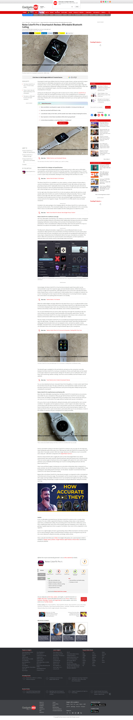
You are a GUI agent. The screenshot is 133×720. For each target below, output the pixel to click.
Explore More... (62, 123)
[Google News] (109, 115)
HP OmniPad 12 (40, 654)
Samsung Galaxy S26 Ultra (27, 652)
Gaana (49, 539)
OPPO (93, 662)
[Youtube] (99, 115)
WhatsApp (45, 600)
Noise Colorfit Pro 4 (52, 604)
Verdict (24, 164)
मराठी (84, 704)
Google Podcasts (60, 539)
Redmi (103, 652)
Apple (84, 654)
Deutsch (78, 706)
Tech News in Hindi (95, 163)
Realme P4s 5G (56, 662)
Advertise (41, 712)
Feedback (41, 705)
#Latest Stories (26, 689)
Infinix (84, 662)
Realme (94, 665)
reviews (55, 597)
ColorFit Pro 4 (82, 93)
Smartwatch (67, 606)
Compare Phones (40, 670)
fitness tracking (63, 608)
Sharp (103, 655)
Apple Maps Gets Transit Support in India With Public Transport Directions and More (57, 693)
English (67, 704)
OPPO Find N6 (25, 657)
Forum (67, 598)
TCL (102, 659)
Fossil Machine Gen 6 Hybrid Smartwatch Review (58, 380)
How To (46, 15)
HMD (84, 657)
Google (84, 655)
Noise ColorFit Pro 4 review (60, 591)
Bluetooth (82, 606)
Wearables (102, 15)
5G (107, 15)
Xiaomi (103, 662)
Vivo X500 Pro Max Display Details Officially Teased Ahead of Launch (33, 692)
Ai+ (83, 652)
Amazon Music (75, 539)
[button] (86, 632)
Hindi (71, 704)
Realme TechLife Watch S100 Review (55, 178)
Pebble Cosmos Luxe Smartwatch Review (56, 158)
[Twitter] (95, 115)
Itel (83, 665)
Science (96, 15)
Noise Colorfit (48, 608)
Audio (69, 15)
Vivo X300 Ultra (25, 660)
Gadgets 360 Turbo (42, 598)
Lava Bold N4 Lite (56, 660)
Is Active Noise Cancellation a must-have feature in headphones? (56, 120)
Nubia (93, 659)
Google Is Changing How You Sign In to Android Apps (79, 692)
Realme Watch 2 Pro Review (53, 299)
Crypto (65, 15)
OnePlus (94, 660)
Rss (81, 712)
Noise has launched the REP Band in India (50, 110)
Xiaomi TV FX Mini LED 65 (72, 659)
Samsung (104, 654)
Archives (41, 707)
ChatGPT (24, 655)
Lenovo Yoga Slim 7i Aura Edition (28, 667)
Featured (93, 83)
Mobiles (36, 15)
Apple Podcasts (68, 539)
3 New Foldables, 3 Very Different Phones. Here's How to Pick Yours (104, 95)
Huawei (84, 660)
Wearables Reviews (35, 22)
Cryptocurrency (40, 660)
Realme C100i (56, 659)
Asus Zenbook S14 (26, 662)
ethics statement (68, 557)
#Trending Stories (26, 675)
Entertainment (58, 15)
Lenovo (93, 654)
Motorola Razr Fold (26, 654)
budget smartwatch (55, 608)
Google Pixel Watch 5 (71, 655)
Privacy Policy (55, 704)
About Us (41, 702)
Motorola (94, 655)
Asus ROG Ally (70, 662)
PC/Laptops (77, 15)
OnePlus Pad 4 (40, 657)
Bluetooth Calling (41, 608)
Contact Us (41, 709)
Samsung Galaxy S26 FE (58, 654)
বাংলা (74, 704)
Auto (47, 12)
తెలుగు (81, 704)
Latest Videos (94, 120)
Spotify (45, 539)
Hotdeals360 (85, 15)
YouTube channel (48, 602)
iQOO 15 (24, 664)
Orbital (56, 538)
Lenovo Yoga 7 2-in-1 (57, 667)
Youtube (73, 712)
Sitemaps (41, 704)
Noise (46, 604)
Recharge (96, 12)
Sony (103, 657)
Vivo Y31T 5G (56, 657)
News (51, 12)
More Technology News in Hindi (102, 194)
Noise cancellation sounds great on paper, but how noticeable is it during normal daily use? (62, 107)
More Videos (106, 159)
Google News (58, 600)
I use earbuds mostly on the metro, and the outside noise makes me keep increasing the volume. (64, 113)
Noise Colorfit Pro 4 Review (62, 604)
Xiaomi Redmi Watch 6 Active (73, 654)
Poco (93, 664)
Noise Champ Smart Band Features (57, 606)
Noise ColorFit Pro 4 (53, 562)
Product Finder (78, 12)
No (72, 6)
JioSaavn (53, 539)
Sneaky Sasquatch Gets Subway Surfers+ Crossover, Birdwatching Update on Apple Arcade (101, 693)
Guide (70, 12)
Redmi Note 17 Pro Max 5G (58, 655)
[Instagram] (102, 115)
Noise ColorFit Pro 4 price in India (76, 604)
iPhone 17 (39, 664)
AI (36, 12)
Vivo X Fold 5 (25, 670)
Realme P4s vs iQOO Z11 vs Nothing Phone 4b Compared (33, 678)
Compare (88, 12)
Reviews (57, 12)
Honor (84, 659)
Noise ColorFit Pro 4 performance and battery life (29, 160)
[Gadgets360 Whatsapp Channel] (105, 115)
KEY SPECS (42, 574)
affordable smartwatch (75, 606)
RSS (40, 710)
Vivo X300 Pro (25, 665)
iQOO (84, 664)
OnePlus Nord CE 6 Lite (41, 655)
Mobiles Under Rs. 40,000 (27, 659)
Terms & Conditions (57, 709)
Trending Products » (95, 42)
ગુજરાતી (68, 706)
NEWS (42, 578)
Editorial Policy (56, 707)
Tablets (91, 15)
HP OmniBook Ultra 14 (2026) (43, 662)
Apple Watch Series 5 (66, 453)
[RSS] (110, 1)
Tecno (103, 660)
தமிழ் (77, 704)
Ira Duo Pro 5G (56, 669)
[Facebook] (92, 115)
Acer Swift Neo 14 (57, 665)
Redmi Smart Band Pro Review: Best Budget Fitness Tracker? (61, 212)
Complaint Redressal (57, 710)
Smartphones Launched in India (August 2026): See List (56, 678)
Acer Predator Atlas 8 (71, 660)
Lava (93, 652)
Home (24, 12)
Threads (50, 600)
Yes (77, 6)
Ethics (54, 705)
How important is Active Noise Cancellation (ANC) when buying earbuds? (58, 117)
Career (54, 702)
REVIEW (42, 570)
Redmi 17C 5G (56, 664)
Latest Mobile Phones (41, 668)
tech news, (51, 597)
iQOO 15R (24, 669)
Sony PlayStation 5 (40, 652)
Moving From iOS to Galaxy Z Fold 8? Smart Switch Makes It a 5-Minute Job (104, 101)
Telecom (41, 15)
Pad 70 (68, 652)
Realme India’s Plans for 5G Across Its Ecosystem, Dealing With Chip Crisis (64, 330)
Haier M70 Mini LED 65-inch (72, 657)
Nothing (94, 657)
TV (73, 15)
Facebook (40, 600)
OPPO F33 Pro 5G (40, 659)
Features (64, 12)
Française (83, 706)
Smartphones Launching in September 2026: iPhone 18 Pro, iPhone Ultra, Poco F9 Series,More (80, 679)
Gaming (51, 15)
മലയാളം (73, 706)
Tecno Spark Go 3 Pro (57, 652)
